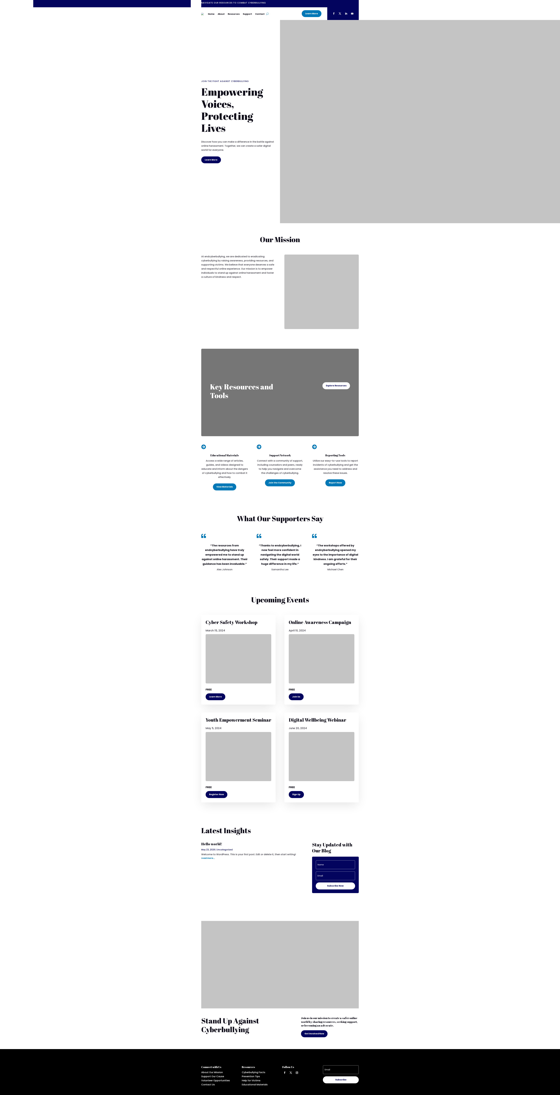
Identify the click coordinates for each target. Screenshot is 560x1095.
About (221, 14)
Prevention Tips (251, 1076)
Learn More (311, 13)
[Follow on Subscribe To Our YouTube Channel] (352, 13)
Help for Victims (251, 1080)
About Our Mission (212, 1072)
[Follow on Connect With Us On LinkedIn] (346, 13)
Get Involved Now (314, 1033)
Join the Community (279, 482)
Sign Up (296, 794)
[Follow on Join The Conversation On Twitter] (340, 13)
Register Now (216, 794)
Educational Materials (255, 1084)
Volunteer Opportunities (215, 1080)
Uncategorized (225, 849)
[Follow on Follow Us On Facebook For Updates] (333, 13)
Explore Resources (336, 385)
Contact (260, 14)
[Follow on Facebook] (284, 1072)
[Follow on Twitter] (290, 1072)
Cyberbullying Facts (253, 1072)
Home (211, 14)
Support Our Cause (212, 1076)
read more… (208, 858)
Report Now (335, 482)
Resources (234, 14)
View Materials (224, 486)
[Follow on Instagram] (297, 1072)
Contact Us (208, 1084)
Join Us (296, 696)
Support (247, 14)
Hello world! (211, 844)
